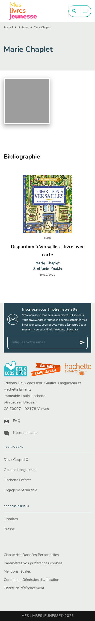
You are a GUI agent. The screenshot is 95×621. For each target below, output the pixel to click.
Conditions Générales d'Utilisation (31, 580)
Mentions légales (17, 572)
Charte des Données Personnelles (31, 555)
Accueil (8, 27)
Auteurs (23, 27)
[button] (47, 460)
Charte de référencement (24, 588)
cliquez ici (72, 329)
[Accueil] (23, 11)
